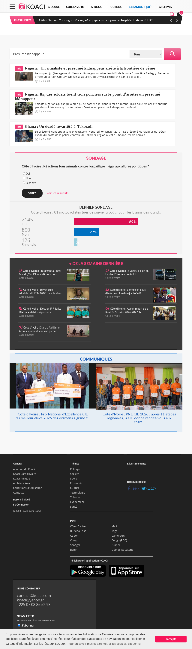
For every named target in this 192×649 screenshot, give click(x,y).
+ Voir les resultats (56, 193)
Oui (28, 173)
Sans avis (31, 182)
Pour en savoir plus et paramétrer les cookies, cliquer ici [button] (104, 643)
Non (28, 178)
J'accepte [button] (171, 639)
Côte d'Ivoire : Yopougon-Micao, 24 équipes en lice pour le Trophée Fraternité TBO (96, 20)
